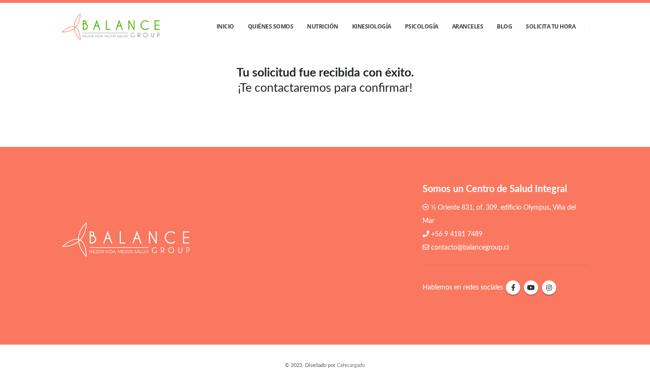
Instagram (549, 287)
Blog (504, 26)
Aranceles (467, 26)
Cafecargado (351, 365)
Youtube (531, 287)
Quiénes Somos (271, 26)
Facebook (513, 287)
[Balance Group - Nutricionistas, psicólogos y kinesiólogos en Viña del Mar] (110, 26)
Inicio (225, 26)
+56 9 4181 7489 (457, 234)
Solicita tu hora (550, 26)
